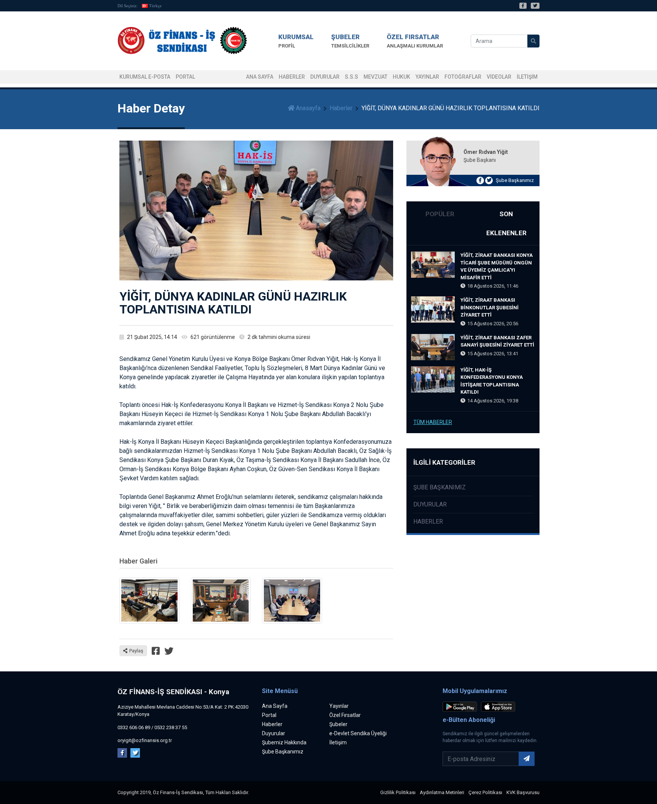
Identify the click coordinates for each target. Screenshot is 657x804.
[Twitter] (535, 6)
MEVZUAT (375, 77)
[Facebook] (523, 6)
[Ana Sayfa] (182, 41)
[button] (296, 40)
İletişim (338, 742)
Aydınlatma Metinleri (442, 792)
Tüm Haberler (432, 422)
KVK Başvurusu (523, 792)
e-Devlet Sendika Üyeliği (358, 733)
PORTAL (185, 77)
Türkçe (155, 5)
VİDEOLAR (499, 77)
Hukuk (401, 77)
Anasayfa (308, 108)
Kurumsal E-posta (144, 77)
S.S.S (351, 77)
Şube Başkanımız (515, 180)
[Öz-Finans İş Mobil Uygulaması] (461, 708)
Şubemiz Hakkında (284, 742)
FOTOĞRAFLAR (462, 77)
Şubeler (338, 724)
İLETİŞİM (527, 77)
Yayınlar (427, 77)
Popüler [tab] (439, 214)
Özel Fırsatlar (345, 715)
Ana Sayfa (259, 77)
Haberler (292, 77)
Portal (269, 715)
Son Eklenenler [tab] (506, 223)
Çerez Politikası (485, 792)
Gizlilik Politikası (398, 792)
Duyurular (325, 77)
